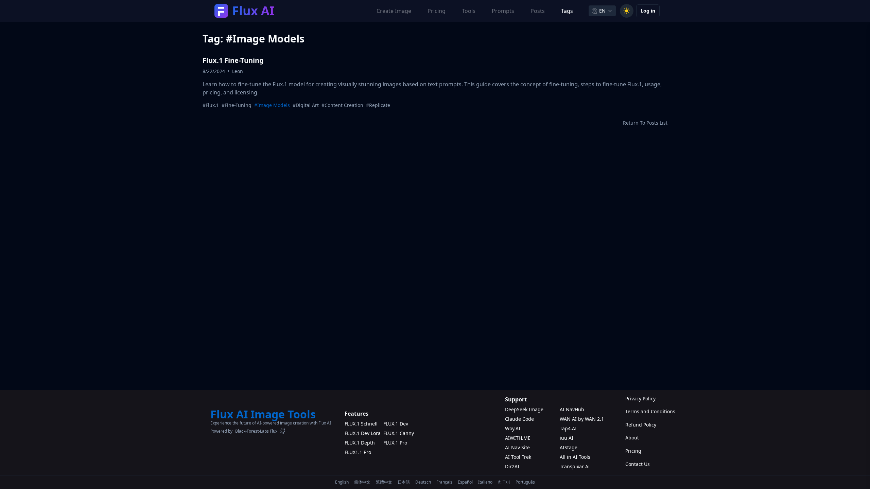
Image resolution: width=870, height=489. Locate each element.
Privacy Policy (640, 398)
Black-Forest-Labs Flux (256, 431)
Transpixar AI (575, 466)
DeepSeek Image (524, 409)
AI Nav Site (517, 447)
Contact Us (637, 464)
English (342, 482)
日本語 (404, 482)
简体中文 (362, 482)
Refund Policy (640, 424)
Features (356, 413)
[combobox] (602, 10)
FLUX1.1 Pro (358, 452)
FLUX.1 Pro (395, 442)
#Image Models (272, 105)
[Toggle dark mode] (626, 11)
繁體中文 (384, 482)
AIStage (568, 447)
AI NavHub (572, 409)
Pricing (633, 451)
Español (465, 482)
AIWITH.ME (517, 438)
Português (525, 482)
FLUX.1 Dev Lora (363, 433)
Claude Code (519, 419)
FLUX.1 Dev (395, 423)
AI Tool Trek (518, 457)
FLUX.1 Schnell (361, 423)
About (632, 437)
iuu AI (566, 438)
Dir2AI (512, 466)
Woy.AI (512, 428)
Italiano (485, 482)
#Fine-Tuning (236, 105)
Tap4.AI (568, 428)
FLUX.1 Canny (398, 433)
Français (444, 482)
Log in (648, 10)
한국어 (504, 482)
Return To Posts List (645, 123)
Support (516, 399)
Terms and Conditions (642, 411)
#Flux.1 (211, 105)
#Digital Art (306, 105)
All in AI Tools (575, 457)
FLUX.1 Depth (360, 442)
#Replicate (378, 105)
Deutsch (423, 482)
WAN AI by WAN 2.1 (582, 419)
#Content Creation (342, 105)
